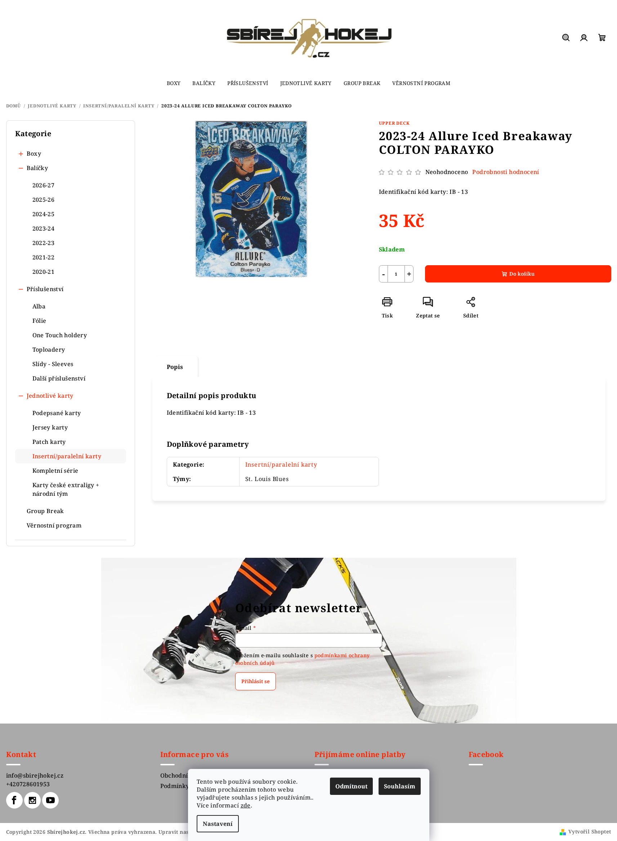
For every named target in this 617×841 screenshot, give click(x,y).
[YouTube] (50, 800)
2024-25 (43, 214)
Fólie (39, 321)
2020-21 (43, 272)
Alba (39, 306)
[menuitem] (174, 83)
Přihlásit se (255, 681)
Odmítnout (351, 786)
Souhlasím (399, 786)
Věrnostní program (54, 525)
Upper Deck (394, 123)
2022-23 (43, 243)
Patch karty (49, 442)
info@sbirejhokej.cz (35, 775)
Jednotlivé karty (50, 396)
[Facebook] (14, 800)
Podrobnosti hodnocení (505, 172)
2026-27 (43, 185)
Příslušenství (45, 289)
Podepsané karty (56, 413)
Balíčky (37, 168)
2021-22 (43, 257)
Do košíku (522, 273)
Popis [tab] (175, 367)
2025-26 (43, 200)
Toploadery (48, 349)
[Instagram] (32, 800)
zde (246, 805)
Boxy (34, 153)
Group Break (45, 511)
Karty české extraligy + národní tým (65, 489)
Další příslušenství (59, 378)
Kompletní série (55, 471)
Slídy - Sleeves (52, 364)
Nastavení (218, 824)
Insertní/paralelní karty (67, 456)
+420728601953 (28, 784)
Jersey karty (50, 427)
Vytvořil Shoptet (589, 831)
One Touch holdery (59, 335)
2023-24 (43, 228)
